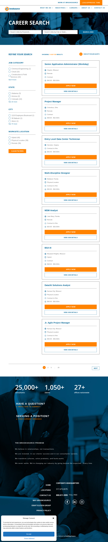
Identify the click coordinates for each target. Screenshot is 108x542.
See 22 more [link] (13, 102)
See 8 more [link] (12, 80)
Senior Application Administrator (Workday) (67, 64)
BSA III (48, 248)
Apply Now (70, 86)
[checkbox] (22, 69)
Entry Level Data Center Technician (62, 139)
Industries (60, 8)
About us (86, 8)
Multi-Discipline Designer (57, 173)
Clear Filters (17, 151)
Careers (74, 8)
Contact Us (99, 8)
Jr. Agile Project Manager (57, 323)
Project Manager (53, 101)
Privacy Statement (29, 538)
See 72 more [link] (13, 124)
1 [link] (44, 367)
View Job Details (71, 91)
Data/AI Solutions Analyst (57, 285)
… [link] (54, 367)
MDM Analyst (51, 210)
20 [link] (58, 367)
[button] (53, 518)
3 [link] (51, 367)
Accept (28, 534)
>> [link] (62, 367)
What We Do (45, 8)
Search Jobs (88, 32)
